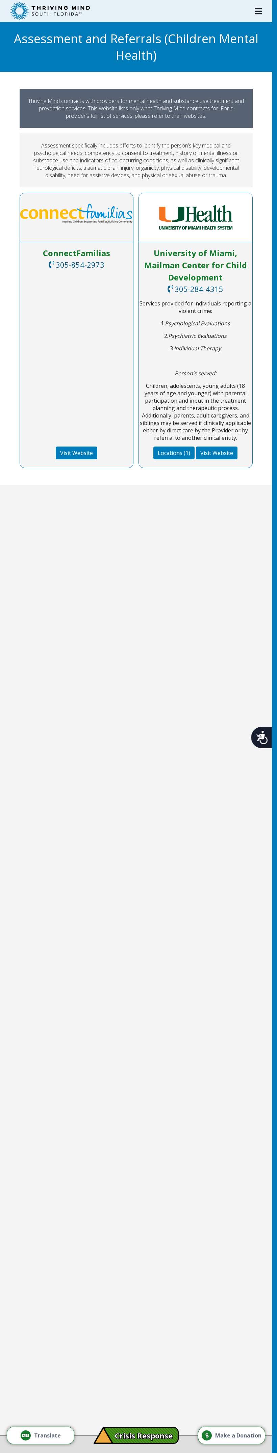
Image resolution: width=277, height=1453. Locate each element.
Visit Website (76, 453)
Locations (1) (174, 453)
